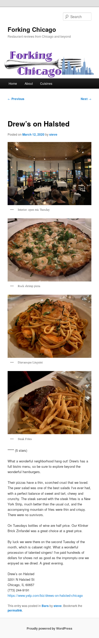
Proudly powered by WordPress (49, 628)
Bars (45, 605)
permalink (15, 610)
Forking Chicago (32, 29)
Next (86, 98)
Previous (16, 98)
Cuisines (46, 83)
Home (13, 83)
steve (53, 134)
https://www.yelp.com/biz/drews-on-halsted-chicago (45, 595)
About (29, 83)
